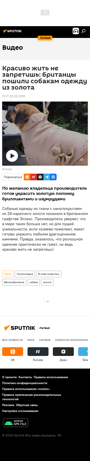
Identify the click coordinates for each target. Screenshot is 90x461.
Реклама (8, 405)
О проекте (9, 377)
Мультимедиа (25, 274)
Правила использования (51, 377)
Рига (31, 340)
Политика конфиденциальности (24, 383)
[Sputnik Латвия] (13, 33)
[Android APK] (15, 423)
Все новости (12, 340)
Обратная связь (27, 405)
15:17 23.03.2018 (13, 96)
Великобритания (14, 282)
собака (33, 282)
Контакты (25, 377)
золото (47, 282)
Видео (8, 274)
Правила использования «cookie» (26, 389)
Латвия (45, 340)
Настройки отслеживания (20, 411)
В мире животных (48, 274)
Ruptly (8, 169)
